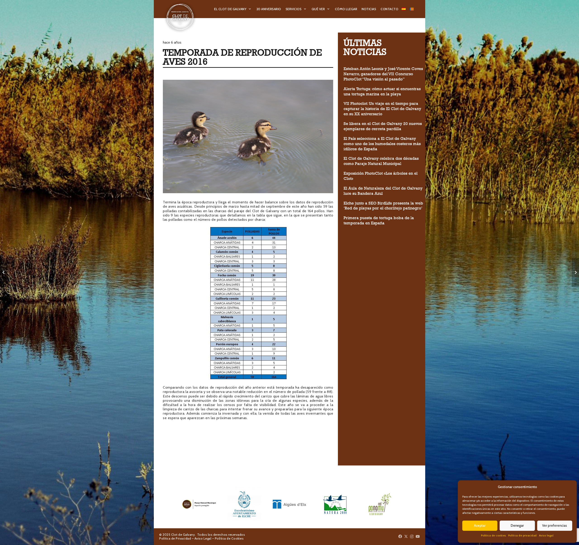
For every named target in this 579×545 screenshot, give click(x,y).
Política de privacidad (522, 535)
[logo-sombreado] (180, 17)
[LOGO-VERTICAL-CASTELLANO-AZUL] (244, 504)
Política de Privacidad (175, 538)
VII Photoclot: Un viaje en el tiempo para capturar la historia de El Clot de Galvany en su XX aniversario (382, 108)
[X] (406, 536)
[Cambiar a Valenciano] (412, 9)
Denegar (517, 526)
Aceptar (480, 526)
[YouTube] (418, 536)
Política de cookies (493, 535)
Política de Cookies (229, 538)
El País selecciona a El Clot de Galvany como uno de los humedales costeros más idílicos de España (382, 143)
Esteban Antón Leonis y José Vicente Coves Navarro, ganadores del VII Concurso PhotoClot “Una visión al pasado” (383, 73)
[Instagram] (411, 537)
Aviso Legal (203, 538)
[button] (250, 9)
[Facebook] (400, 536)
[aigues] (289, 504)
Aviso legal (546, 535)
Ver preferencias (554, 526)
